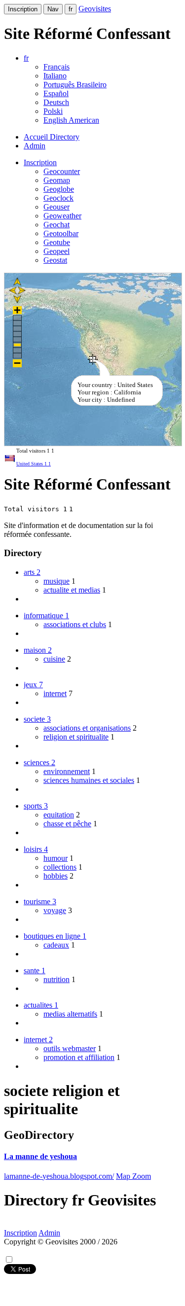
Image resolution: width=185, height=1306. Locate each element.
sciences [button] (39, 762)
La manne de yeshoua (40, 1156)
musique (56, 581)
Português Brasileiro (75, 84)
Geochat (56, 224)
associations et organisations (87, 728)
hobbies (55, 876)
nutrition (56, 979)
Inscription (22, 9)
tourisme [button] (40, 901)
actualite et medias (71, 590)
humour (55, 858)
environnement (66, 771)
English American (71, 120)
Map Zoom (133, 1176)
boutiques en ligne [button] (55, 936)
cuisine (54, 659)
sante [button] (34, 970)
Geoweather (62, 216)
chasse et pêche (67, 823)
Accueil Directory (51, 137)
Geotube (56, 242)
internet (55, 693)
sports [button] (36, 806)
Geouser (56, 207)
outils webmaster (69, 1048)
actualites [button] (41, 1005)
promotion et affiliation (78, 1057)
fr (71, 9)
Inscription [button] (40, 162)
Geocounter (61, 171)
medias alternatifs (70, 1014)
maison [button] (38, 650)
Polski (53, 111)
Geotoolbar (60, 233)
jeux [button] (33, 684)
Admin (34, 145)
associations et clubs (74, 624)
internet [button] (38, 1039)
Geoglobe (58, 189)
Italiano (55, 75)
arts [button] (32, 572)
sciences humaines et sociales (88, 780)
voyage (54, 910)
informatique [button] (46, 615)
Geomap (56, 180)
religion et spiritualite (76, 737)
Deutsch (56, 102)
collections (59, 867)
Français (56, 67)
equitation (58, 815)
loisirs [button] (36, 849)
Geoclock (58, 198)
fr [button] (26, 58)
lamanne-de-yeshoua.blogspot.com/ (59, 1176)
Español (56, 93)
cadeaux (56, 945)
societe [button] (37, 719)
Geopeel (56, 251)
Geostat (55, 260)
